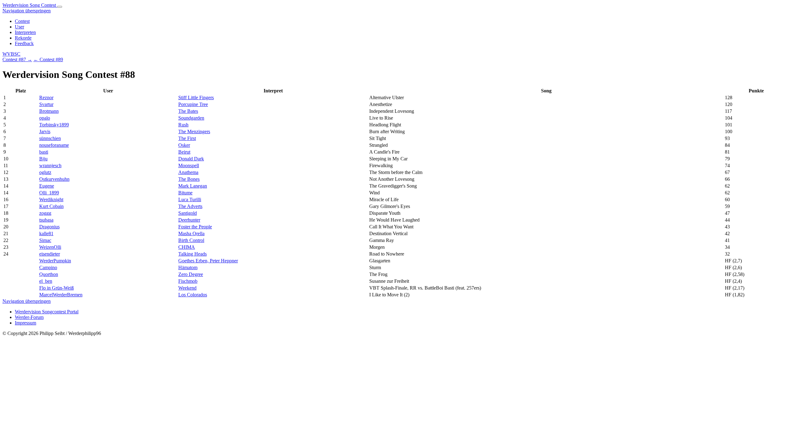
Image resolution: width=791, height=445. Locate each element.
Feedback (24, 43)
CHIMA (186, 247)
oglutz (45, 172)
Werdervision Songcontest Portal (46, 311)
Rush (183, 124)
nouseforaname (54, 145)
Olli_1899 (49, 192)
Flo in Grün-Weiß (56, 287)
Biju (43, 158)
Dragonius (49, 226)
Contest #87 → (17, 59)
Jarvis (44, 131)
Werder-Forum (29, 317)
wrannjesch (50, 165)
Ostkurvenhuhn (54, 179)
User (19, 26)
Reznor (46, 97)
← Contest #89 (48, 59)
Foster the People (195, 226)
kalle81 (46, 233)
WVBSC (11, 54)
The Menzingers (194, 131)
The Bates (188, 111)
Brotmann (49, 111)
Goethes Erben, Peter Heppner (208, 260)
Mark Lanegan (192, 186)
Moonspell (188, 165)
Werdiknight (51, 199)
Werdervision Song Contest (29, 5)
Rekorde (23, 37)
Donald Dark (191, 158)
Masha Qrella (191, 233)
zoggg (45, 213)
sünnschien (50, 138)
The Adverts (190, 206)
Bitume (185, 192)
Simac (45, 240)
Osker (184, 145)
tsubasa (46, 219)
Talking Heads (192, 253)
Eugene (46, 186)
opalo (44, 118)
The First (187, 138)
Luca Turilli (189, 199)
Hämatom (187, 267)
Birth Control (191, 240)
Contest (22, 21)
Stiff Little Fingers (196, 97)
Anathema (188, 172)
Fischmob (187, 281)
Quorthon (48, 274)
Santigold (187, 213)
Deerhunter (189, 219)
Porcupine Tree (193, 104)
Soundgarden (191, 118)
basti (43, 152)
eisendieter (49, 253)
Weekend (187, 287)
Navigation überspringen (26, 10)
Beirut (184, 152)
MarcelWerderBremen (60, 294)
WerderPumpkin (55, 260)
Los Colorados (192, 294)
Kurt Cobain (51, 206)
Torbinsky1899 (54, 124)
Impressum (25, 322)
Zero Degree (190, 274)
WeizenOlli (50, 247)
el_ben (45, 281)
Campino (48, 267)
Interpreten (25, 32)
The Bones (189, 179)
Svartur (46, 104)
